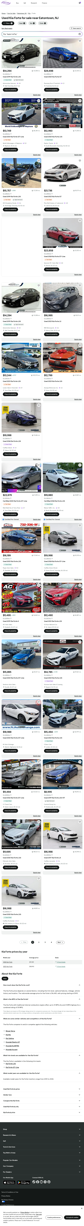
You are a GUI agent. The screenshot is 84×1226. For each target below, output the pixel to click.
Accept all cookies (72, 1217)
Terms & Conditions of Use (9, 1192)
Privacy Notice (5, 1196)
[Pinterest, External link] (48, 1181)
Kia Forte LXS (11, 1064)
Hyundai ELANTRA (12, 1046)
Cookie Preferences (7, 1205)
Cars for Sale (11, 13)
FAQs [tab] (5, 979)
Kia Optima (10, 1038)
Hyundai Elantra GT (13, 1042)
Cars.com (39, 1214)
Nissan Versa (10, 1031)
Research (34, 3)
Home (4, 13)
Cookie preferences (54, 1217)
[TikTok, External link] (33, 1181)
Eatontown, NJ (22, 13)
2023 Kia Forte (7, 966)
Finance (44, 3)
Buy (17, 3)
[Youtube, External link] (41, 1181)
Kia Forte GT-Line (12, 1067)
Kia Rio (8, 1035)
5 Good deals (61, 966)
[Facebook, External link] (37, 1181)
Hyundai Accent (11, 1049)
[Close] (81, 1208)
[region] (42, 1215)
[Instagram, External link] (45, 1181)
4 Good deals (61, 962)
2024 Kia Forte (7, 962)
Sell (25, 3)
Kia (29, 13)
